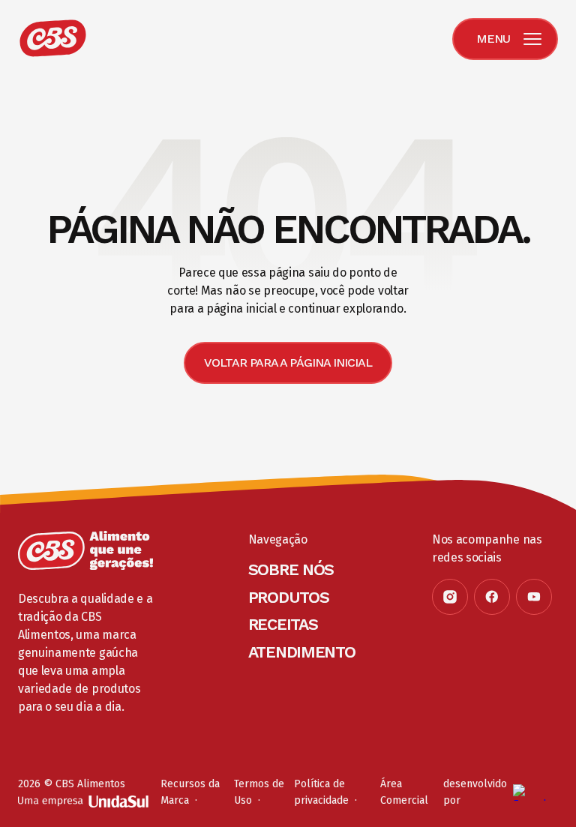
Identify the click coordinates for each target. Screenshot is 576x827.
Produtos (288, 597)
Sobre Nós (291, 569)
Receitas (283, 624)
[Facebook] (492, 597)
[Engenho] (535, 792)
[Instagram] (450, 597)
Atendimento (302, 652)
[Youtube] (534, 597)
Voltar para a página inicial (288, 362)
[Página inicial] (85, 550)
